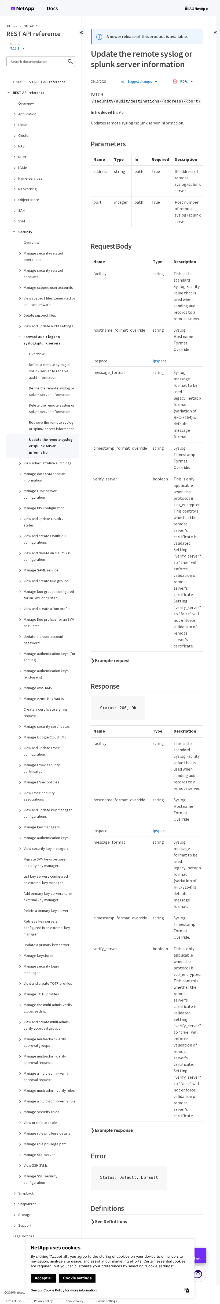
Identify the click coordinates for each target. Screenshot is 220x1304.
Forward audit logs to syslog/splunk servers (42, 340)
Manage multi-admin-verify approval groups (45, 1042)
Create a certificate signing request (45, 712)
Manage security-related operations (43, 256)
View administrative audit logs (48, 463)
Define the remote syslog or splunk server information (51, 391)
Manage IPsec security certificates (42, 768)
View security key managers (46, 848)
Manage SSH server (39, 1154)
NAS (21, 146)
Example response (114, 1130)
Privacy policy (43, 1301)
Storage (24, 1214)
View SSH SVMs (36, 1165)
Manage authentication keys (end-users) (46, 674)
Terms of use (12, 1301)
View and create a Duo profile (47, 608)
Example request (112, 661)
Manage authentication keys (46, 837)
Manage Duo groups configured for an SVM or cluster (49, 594)
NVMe (22, 167)
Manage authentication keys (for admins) (49, 656)
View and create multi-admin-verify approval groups (47, 1025)
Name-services (30, 178)
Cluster (24, 135)
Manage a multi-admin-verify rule (50, 1101)
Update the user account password (43, 639)
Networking (27, 189)
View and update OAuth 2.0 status (45, 522)
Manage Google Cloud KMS (45, 737)
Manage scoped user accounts (48, 287)
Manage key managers (42, 827)
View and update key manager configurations (48, 813)
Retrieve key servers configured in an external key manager (47, 928)
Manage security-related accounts (43, 273)
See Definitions (111, 1222)
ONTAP (29, 26)
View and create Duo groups (46, 580)
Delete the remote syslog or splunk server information (52, 408)
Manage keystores (39, 955)
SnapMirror (27, 1203)
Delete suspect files (40, 315)
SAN (21, 210)
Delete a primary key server (46, 910)
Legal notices (23, 1236)
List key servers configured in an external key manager (47, 879)
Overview (26, 103)
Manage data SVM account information (44, 477)
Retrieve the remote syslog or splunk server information (52, 425)
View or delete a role (40, 1122)
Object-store (28, 199)
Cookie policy (74, 1301)
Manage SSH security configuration (40, 1179)
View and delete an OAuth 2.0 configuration (47, 556)
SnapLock (26, 1193)
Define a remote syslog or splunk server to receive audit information (50, 371)
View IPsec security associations (39, 796)
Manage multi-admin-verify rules (49, 1090)
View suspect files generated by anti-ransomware (50, 301)
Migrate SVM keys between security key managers (45, 862)
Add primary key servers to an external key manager (48, 896)
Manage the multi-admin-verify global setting (48, 1008)
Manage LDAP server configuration (40, 494)
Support (24, 1225)
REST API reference (28, 92)
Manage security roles (41, 1111)
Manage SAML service (41, 570)
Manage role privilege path (45, 1144)
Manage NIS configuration (44, 508)
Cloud (22, 124)
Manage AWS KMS (38, 687)
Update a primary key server (46, 944)
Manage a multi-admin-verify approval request (46, 1076)
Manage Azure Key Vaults (44, 698)
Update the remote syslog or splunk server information (50, 446)
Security (25, 231)
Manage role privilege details (47, 1133)
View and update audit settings (48, 326)
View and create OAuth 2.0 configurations (44, 539)
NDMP (22, 156)
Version (15, 44)
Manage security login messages (41, 969)
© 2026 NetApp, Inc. (17, 1292)
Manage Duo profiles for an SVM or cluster (49, 622)
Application (27, 114)
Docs (52, 8)
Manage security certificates (47, 726)
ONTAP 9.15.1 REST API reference (39, 81)
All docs (11, 26)
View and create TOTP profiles (48, 983)
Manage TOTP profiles (41, 994)
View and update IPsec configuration (42, 751)
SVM (21, 221)
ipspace (160, 360)
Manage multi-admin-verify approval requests (45, 1059)
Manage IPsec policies (41, 782)
